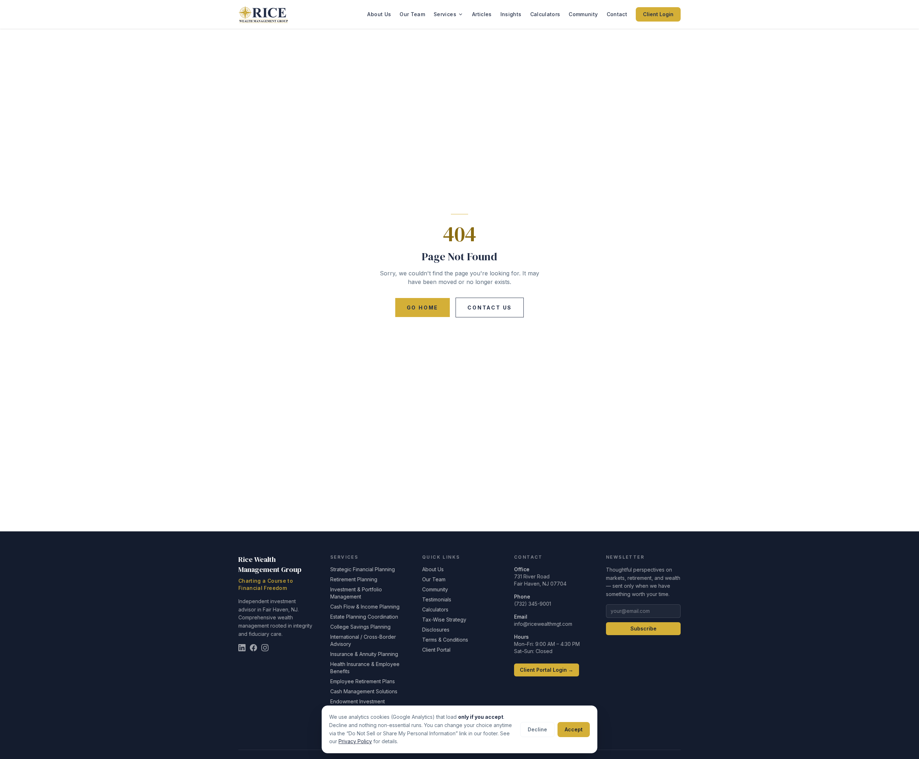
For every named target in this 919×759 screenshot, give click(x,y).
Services (445, 14)
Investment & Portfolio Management (356, 593)
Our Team (412, 14)
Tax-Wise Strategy (444, 619)
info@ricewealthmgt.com (543, 624)
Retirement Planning (353, 579)
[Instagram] (265, 647)
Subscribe (643, 628)
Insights (511, 14)
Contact (617, 14)
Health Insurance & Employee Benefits (365, 667)
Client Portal (436, 650)
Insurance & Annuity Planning (364, 654)
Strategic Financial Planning (362, 569)
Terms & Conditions (445, 640)
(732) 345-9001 (532, 604)
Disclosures (435, 630)
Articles (482, 14)
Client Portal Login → (546, 670)
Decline (537, 729)
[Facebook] (253, 647)
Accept (574, 729)
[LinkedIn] (242, 647)
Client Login (658, 14)
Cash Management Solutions (363, 691)
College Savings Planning (360, 627)
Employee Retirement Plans (362, 681)
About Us (379, 14)
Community (583, 14)
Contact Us (489, 307)
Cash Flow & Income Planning (365, 607)
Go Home (423, 307)
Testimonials (436, 599)
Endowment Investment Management (357, 705)
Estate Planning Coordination (364, 617)
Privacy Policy (355, 741)
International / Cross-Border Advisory (363, 640)
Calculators (545, 14)
